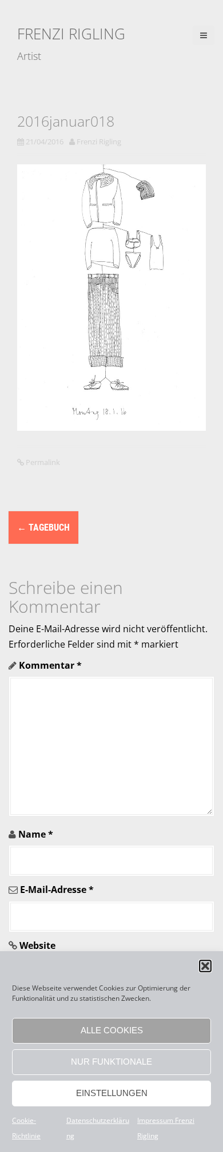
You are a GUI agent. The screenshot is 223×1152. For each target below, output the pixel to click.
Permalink (42, 462)
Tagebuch (43, 527)
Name (35, 834)
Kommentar (50, 665)
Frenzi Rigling (71, 33)
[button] (205, 966)
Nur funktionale (111, 1061)
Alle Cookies (112, 1030)
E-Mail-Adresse (57, 889)
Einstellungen (112, 1093)
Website (37, 945)
